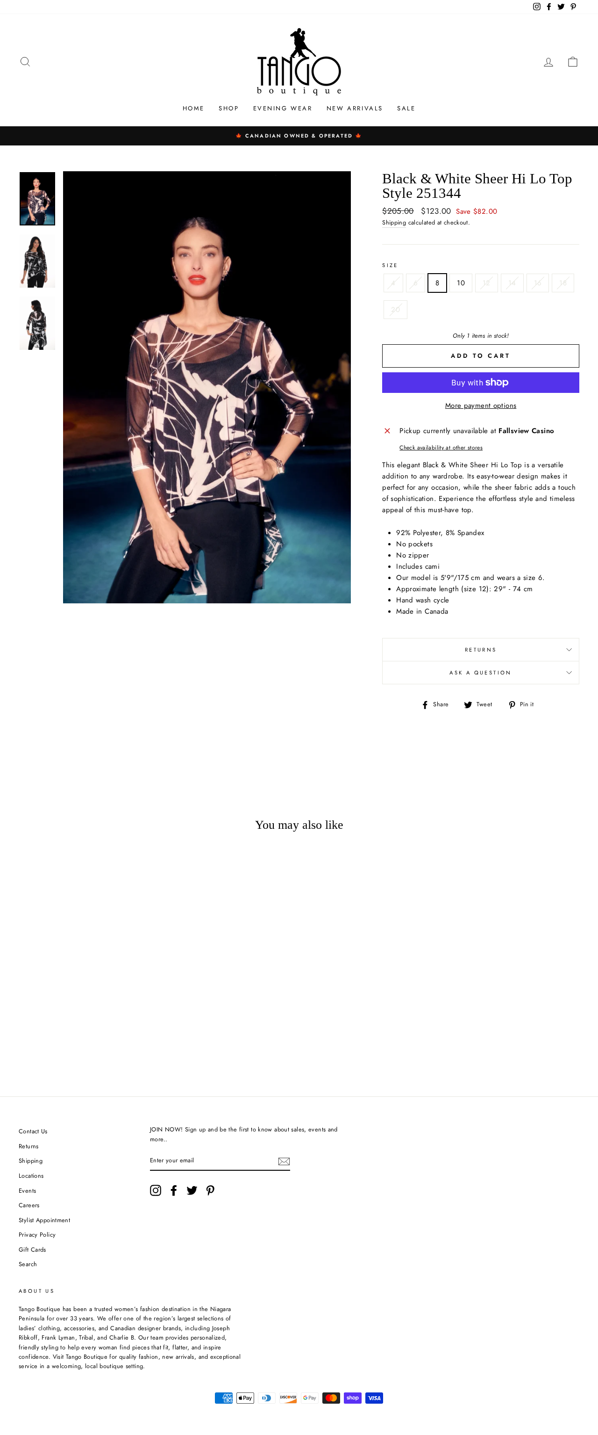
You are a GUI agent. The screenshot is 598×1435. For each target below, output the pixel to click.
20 (395, 309)
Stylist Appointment (44, 1220)
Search (28, 1264)
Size (390, 265)
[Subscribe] (284, 1161)
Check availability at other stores (441, 447)
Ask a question (480, 672)
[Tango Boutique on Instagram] (155, 1190)
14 (512, 283)
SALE (406, 108)
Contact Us (33, 1131)
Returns (481, 649)
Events (27, 1190)
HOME (194, 108)
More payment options (481, 405)
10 (461, 283)
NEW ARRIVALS (355, 108)
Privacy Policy (37, 1234)
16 (538, 283)
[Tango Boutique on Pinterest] (210, 1190)
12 (487, 283)
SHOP (229, 108)
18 (563, 283)
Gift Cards (32, 1249)
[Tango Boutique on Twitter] (192, 1190)
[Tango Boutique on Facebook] (173, 1190)
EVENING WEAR (283, 108)
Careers (29, 1205)
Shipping (394, 222)
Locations (31, 1175)
